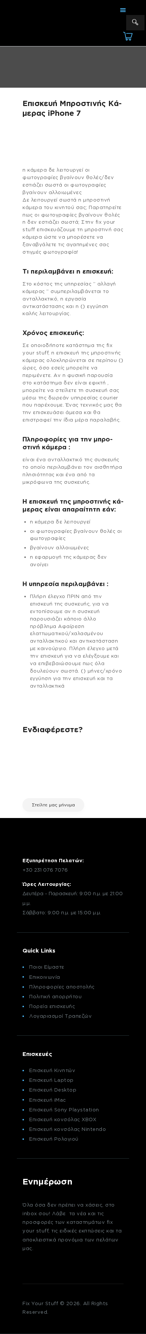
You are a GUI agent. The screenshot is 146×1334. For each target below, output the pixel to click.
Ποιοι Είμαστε (46, 966)
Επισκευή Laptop (51, 1080)
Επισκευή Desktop (52, 1089)
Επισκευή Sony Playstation (64, 1109)
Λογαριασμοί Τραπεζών (60, 1015)
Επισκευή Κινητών (52, 1070)
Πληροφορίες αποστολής (62, 986)
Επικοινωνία (44, 977)
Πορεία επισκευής (52, 1006)
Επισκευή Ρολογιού (54, 1138)
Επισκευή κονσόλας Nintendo (67, 1129)
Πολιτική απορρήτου (55, 996)
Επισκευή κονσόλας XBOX (62, 1119)
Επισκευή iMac (47, 1099)
